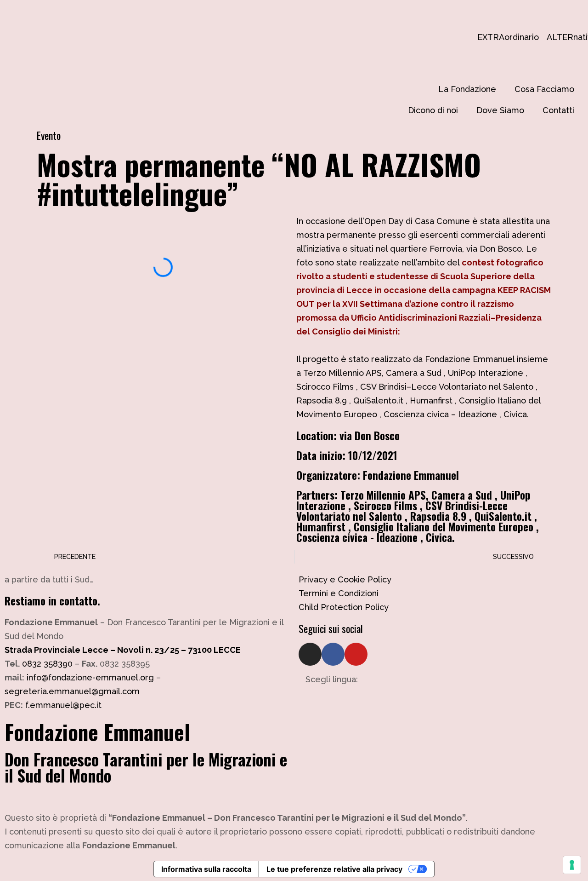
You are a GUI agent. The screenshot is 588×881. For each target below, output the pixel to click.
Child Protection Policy (344, 607)
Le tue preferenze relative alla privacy (334, 869)
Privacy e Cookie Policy (345, 579)
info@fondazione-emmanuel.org (90, 677)
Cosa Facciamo (544, 89)
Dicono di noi (433, 110)
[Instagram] (310, 654)
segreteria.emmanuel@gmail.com (72, 691)
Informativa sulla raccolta (206, 869)
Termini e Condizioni (339, 593)
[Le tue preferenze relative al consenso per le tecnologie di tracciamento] (572, 865)
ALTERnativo (551, 37)
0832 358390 (47, 663)
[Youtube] (356, 654)
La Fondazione (467, 89)
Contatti (558, 110)
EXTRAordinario (481, 37)
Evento (49, 135)
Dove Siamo (500, 110)
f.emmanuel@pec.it (63, 705)
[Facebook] (333, 654)
